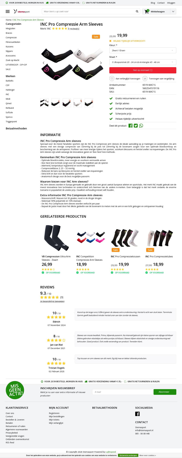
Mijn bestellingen (56, 416)
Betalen (9, 423)
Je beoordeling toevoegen (52, 301)
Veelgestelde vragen (15, 436)
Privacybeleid (12, 432)
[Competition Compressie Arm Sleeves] (91, 238)
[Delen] (131, 125)
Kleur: (113, 45)
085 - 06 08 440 (142, 433)
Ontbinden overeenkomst (17, 439)
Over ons (10, 413)
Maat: (113, 57)
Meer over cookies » (147, 455)
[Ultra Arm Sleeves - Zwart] (56, 238)
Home (8, 19)
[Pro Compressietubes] (160, 238)
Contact (9, 416)
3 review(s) (73, 28)
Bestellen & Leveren (15, 419)
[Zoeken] (137, 11)
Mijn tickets (54, 419)
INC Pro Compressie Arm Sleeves (28, 19)
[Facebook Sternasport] (137, 415)
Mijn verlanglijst (56, 423)
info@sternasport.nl (144, 430)
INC (49, 28)
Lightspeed (111, 451)
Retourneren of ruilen (15, 426)
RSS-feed (10, 442)
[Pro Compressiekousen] (125, 238)
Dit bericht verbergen (128, 455)
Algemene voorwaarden (17, 429)
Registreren (54, 413)
